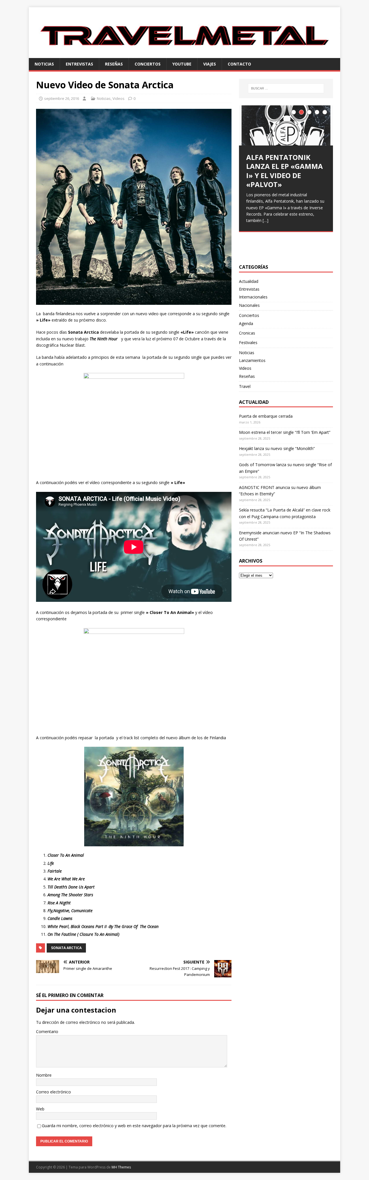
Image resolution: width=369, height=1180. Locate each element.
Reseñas (114, 64)
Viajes (209, 64)
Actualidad (248, 281)
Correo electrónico (53, 1092)
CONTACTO (239, 64)
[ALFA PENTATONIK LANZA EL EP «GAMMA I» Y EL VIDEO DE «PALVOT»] (286, 125)
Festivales (248, 342)
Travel (245, 386)
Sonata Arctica (66, 947)
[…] (265, 220)
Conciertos (148, 64)
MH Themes (121, 1167)
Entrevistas (79, 64)
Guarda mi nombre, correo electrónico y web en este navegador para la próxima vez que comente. (134, 1125)
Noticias (44, 64)
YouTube (181, 64)
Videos (118, 98)
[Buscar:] (286, 88)
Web (40, 1109)
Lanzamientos (252, 360)
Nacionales (249, 305)
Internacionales (253, 297)
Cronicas (247, 333)
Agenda (246, 323)
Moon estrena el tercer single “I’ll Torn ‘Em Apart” (284, 432)
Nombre (44, 1075)
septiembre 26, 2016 (61, 98)
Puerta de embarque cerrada (266, 416)
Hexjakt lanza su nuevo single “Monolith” (277, 448)
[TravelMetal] (184, 54)
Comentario (47, 1031)
